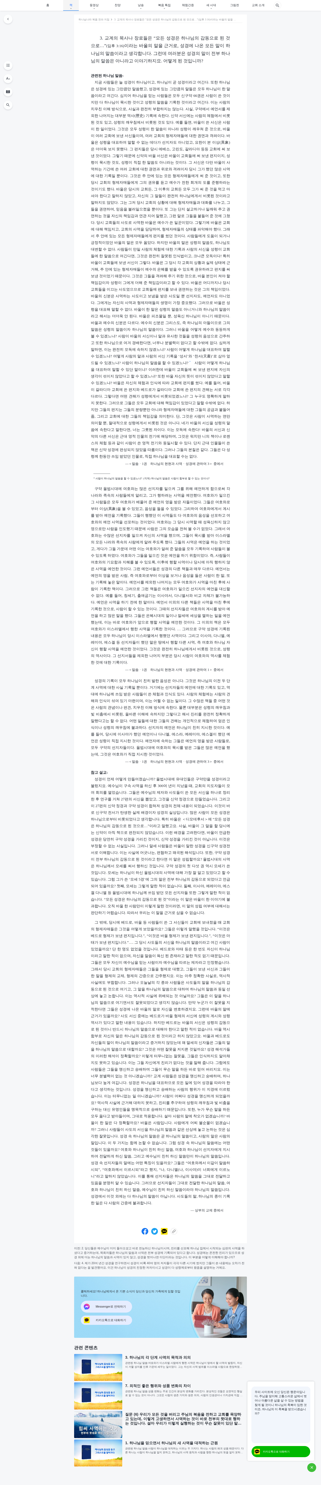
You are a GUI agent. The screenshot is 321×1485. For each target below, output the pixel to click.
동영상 (94, 5)
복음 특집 (164, 5)
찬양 (118, 5)
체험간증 (188, 5)
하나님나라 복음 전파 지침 (94, 19)
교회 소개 (258, 5)
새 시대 (211, 5)
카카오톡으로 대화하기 (276, 1451)
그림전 (234, 5)
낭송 (141, 5)
